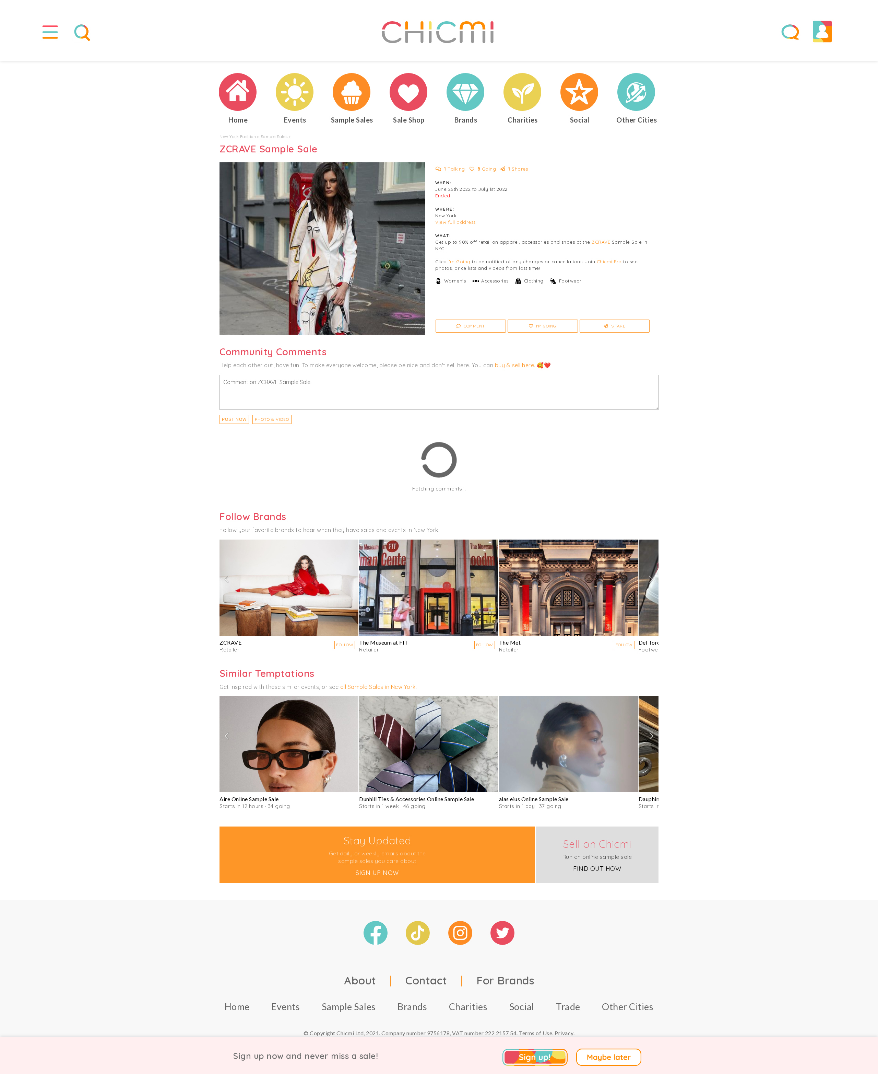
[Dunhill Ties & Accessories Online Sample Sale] (428, 744)
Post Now (234, 419)
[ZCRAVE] (289, 588)
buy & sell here (514, 365)
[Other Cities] (637, 92)
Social (521, 1006)
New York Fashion (238, 136)
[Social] (580, 92)
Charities (468, 1006)
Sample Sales (274, 136)
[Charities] (523, 92)
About (360, 980)
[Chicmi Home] (238, 92)
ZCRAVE (601, 242)
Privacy (564, 1033)
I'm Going (459, 261)
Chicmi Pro (609, 261)
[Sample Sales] (352, 92)
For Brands (505, 980)
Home (237, 1006)
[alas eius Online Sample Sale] (568, 744)
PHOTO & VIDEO (272, 419)
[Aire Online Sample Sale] (289, 744)
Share (617, 325)
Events (285, 1006)
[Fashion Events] (295, 92)
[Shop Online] (409, 92)
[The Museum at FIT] (428, 588)
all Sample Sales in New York (378, 686)
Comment (474, 325)
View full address (455, 222)
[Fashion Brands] (466, 92)
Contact (426, 980)
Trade (568, 1006)
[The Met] (568, 588)
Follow (344, 644)
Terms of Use (535, 1033)
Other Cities (627, 1006)
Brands (412, 1006)
